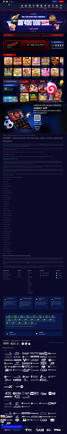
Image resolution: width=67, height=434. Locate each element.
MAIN (9, 61)
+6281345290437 (45, 275)
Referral (19, 276)
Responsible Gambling (7, 274)
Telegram (59, 277)
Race (33, 7)
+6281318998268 (45, 273)
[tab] (24, 81)
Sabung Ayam (60, 8)
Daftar (61, 1)
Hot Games (22, 7)
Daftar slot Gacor (6, 159)
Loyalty (19, 274)
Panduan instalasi (38, 124)
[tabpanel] (33, 21)
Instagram (60, 275)
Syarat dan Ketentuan (7, 278)
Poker (53, 7)
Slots (26, 7)
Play (9, 47)
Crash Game (45, 8)
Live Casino (30, 7)
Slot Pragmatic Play (6, 161)
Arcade (49, 7)
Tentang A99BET (6, 273)
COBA (25, 86)
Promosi (19, 273)
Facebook (60, 273)
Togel (38, 7)
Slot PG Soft (5, 165)
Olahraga (41, 7)
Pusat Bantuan (5, 276)
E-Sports (56, 7)
